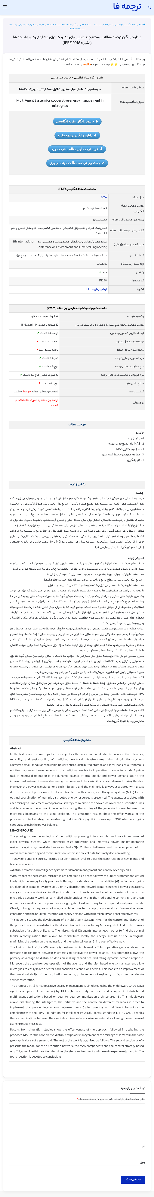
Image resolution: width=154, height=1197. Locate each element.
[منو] (5, 9)
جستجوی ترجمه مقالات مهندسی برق (74, 162)
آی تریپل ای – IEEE (96, 289)
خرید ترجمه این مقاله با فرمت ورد (74, 149)
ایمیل (142, 1163)
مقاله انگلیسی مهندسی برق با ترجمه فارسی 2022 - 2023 (112, 25)
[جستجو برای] (149, 9)
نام (144, 1147)
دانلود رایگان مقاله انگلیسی (75, 121)
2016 (104, 197)
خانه (141, 25)
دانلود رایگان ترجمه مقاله (75, 135)
